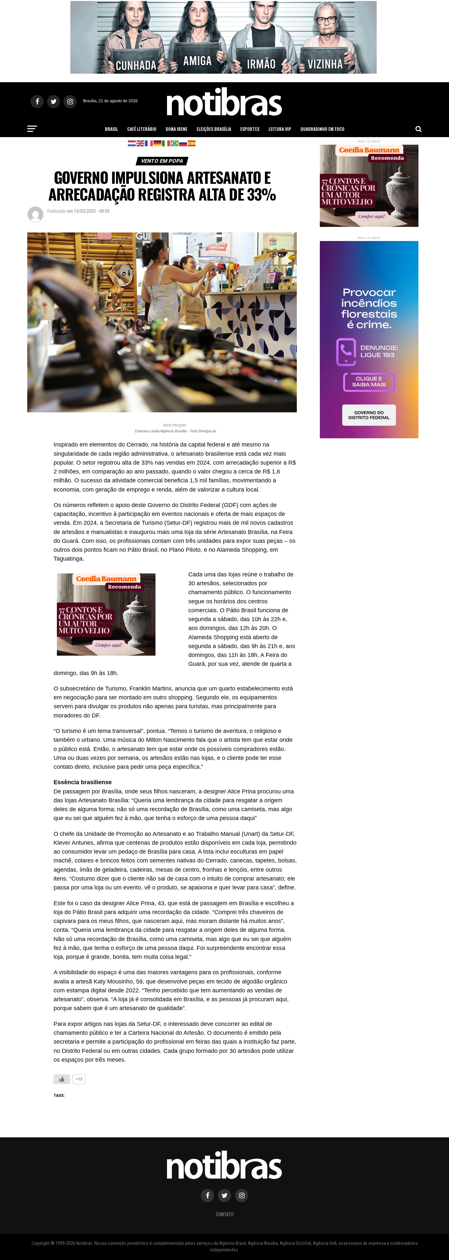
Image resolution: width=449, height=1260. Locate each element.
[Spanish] (192, 143)
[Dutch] (132, 143)
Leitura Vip (280, 128)
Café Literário (141, 128)
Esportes (249, 128)
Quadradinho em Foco (322, 128)
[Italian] (166, 143)
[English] (140, 143)
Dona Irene (176, 128)
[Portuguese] (175, 143)
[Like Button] (62, 1079)
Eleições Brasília (214, 128)
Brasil (111, 128)
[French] (149, 143)
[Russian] (183, 143)
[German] (158, 143)
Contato (224, 1214)
